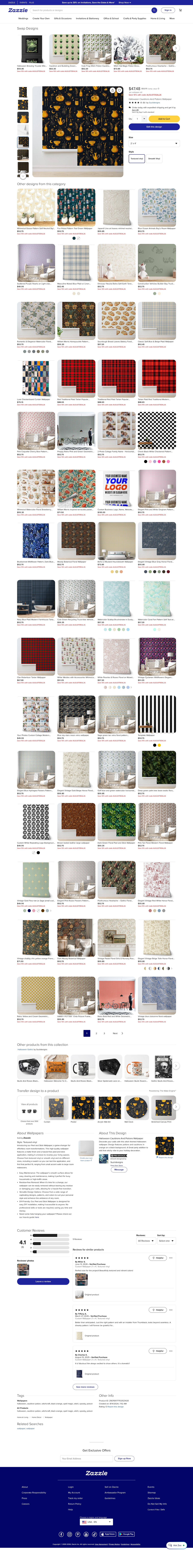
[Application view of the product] (77, 131)
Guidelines (125, 1544)
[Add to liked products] (119, 90)
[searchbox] (94, 10)
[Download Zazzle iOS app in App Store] (108, 1534)
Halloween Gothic (25, 1049)
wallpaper (21, 1428)
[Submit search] (154, 10)
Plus (31, 2)
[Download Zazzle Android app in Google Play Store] (126, 1534)
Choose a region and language (93, 1517)
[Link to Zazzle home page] (19, 10)
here (37, 1217)
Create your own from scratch (86, 1159)
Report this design (165, 1157)
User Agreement (101, 1544)
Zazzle (11, 2)
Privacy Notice (114, 1544)
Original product (92, 1294)
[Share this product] (112, 90)
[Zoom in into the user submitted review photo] (23, 1270)
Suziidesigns (154, 102)
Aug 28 (135, 110)
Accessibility (135, 1544)
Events (23, 2)
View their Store (116, 1166)
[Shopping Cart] (180, 10)
